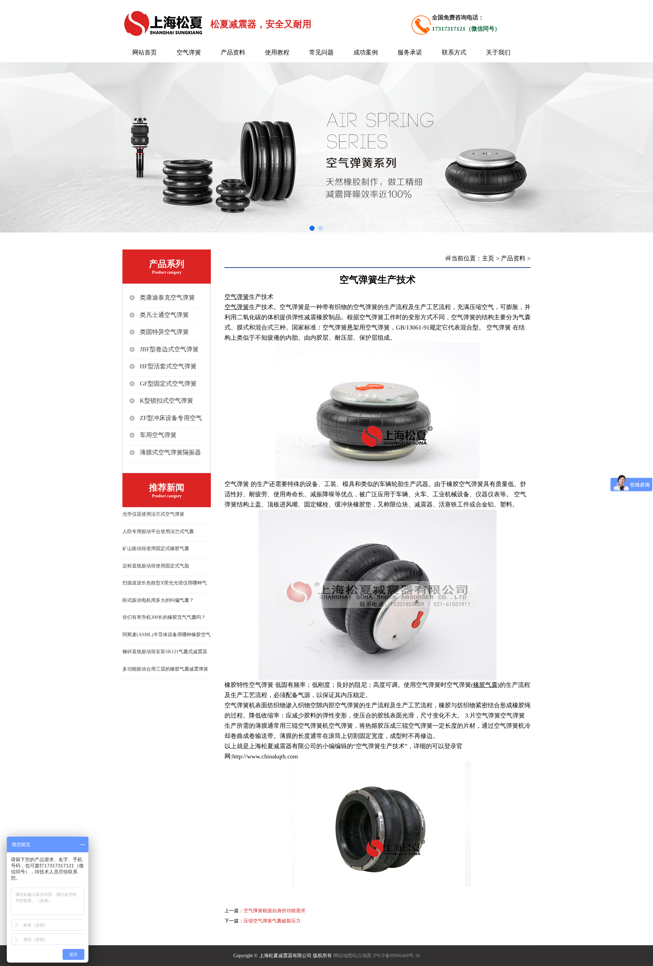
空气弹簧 (189, 52)
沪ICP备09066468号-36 (396, 955)
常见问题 (321, 52)
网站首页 (144, 52)
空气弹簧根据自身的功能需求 (274, 910)
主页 (488, 258)
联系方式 (454, 52)
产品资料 (233, 52)
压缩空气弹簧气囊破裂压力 (272, 920)
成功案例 (365, 52)
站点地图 (361, 955)
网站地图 (342, 955)
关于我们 (498, 52)
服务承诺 (410, 52)
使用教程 (277, 52)
